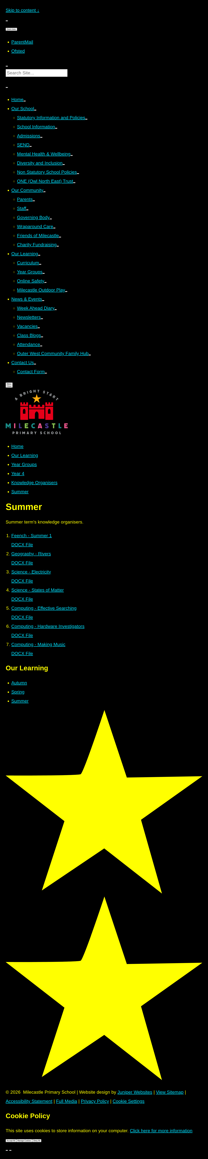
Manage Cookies (24, 1141)
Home (17, 446)
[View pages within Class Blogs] (42, 336)
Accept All (11, 1141)
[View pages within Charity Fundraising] (58, 246)
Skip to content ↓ (22, 10)
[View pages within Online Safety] (45, 282)
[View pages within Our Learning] (39, 255)
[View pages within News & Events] (43, 300)
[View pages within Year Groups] (43, 273)
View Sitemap (170, 1092)
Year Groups (24, 464)
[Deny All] (10, 1150)
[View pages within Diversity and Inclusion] (64, 164)
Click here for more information (161, 1130)
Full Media (66, 1101)
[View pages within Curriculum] (40, 264)
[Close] (7, 1150)
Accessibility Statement (29, 1101)
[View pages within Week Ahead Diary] (55, 309)
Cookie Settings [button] (128, 1101)
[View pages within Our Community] (44, 191)
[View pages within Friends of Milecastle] (60, 237)
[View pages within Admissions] (41, 137)
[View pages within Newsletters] (42, 318)
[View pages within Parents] (34, 200)
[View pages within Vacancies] (39, 327)
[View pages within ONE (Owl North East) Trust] (74, 182)
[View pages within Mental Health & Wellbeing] (71, 155)
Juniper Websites (134, 1092)
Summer (20, 491)
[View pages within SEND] (30, 146)
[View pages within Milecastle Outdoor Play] (66, 291)
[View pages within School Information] (56, 128)
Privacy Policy (95, 1101)
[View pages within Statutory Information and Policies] (86, 119)
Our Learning (24, 455)
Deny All (36, 1141)
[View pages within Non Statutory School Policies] (78, 173)
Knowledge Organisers (34, 482)
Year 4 (17, 473)
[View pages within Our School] (35, 110)
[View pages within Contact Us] (35, 364)
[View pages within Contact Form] (46, 373)
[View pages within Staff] (27, 209)
